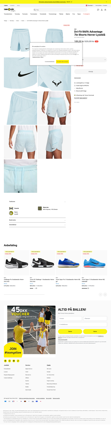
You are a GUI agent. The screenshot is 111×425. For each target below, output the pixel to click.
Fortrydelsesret (7, 368)
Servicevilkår (49, 398)
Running (12, 5)
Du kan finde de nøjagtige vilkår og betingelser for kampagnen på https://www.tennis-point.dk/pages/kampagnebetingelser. (32, 421)
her (75, 54)
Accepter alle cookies (62, 61)
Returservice (28, 374)
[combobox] (60, 10)
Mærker (68, 14)
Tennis (6, 5)
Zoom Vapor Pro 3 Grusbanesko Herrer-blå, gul (68, 280)
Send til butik (28, 389)
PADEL (18, 5)
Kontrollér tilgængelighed (80, 98)
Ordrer (26, 371)
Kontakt (48, 371)
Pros (74, 14)
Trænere (27, 383)
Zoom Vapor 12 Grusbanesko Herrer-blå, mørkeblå (93, 280)
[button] (101, 295)
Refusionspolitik (56, 398)
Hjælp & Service (28, 368)
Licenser (6, 371)
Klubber (27, 386)
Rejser (79, 14)
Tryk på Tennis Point (51, 389)
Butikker (48, 377)
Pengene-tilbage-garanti (9, 374)
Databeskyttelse (36, 57)
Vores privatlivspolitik (62, 339)
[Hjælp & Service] (98, 10)
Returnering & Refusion (52, 383)
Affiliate (27, 377)
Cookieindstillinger (49, 61)
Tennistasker (33, 14)
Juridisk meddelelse (40, 398)
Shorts (22, 20)
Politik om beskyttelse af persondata (27, 398)
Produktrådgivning (51, 386)
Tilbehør (61, 14)
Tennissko (25, 14)
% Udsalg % (86, 14)
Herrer (17, 20)
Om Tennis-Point (50, 374)
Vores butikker (98, 5)
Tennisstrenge (52, 14)
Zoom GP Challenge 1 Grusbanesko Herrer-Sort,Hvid (42, 280)
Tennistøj (17, 14)
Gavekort (105, 5)
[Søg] (35, 10)
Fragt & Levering (50, 380)
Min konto (49, 368)
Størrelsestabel (77, 77)
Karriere (27, 380)
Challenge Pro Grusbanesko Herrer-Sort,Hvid (14, 280)
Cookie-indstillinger (8, 377)
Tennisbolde (43, 14)
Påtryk (41, 57)
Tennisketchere (8, 14)
